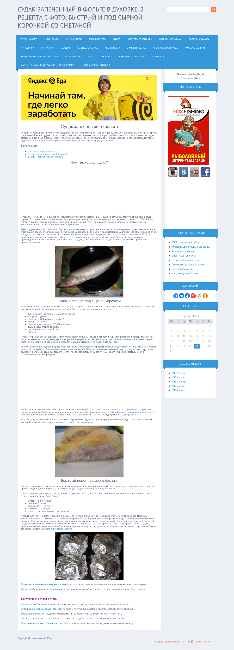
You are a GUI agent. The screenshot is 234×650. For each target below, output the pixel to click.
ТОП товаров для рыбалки (187, 242)
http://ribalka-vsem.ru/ (61, 528)
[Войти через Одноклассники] (205, 295)
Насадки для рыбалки (32, 613)
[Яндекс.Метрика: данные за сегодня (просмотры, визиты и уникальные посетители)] (200, 641)
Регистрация (187, 78)
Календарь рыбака (30, 604)
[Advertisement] (89, 189)
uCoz (187, 641)
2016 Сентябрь (179, 381)
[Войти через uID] (175, 295)
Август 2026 (190, 316)
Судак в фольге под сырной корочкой (47, 154)
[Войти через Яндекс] (193, 295)
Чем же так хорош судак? (41, 151)
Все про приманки (182, 269)
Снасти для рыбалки (183, 255)
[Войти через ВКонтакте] (181, 295)
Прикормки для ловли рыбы (188, 264)
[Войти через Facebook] (187, 295)
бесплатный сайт (173, 641)
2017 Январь (177, 386)
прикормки (36, 618)
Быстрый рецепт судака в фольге (45, 156)
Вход (198, 78)
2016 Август (177, 377)
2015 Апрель (178, 373)
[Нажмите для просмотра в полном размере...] (89, 296)
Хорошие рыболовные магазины (190, 246)
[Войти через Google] (199, 296)
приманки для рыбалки (46, 623)
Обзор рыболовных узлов (186, 260)
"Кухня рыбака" (129, 414)
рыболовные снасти (42, 609)
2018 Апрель (178, 390)
